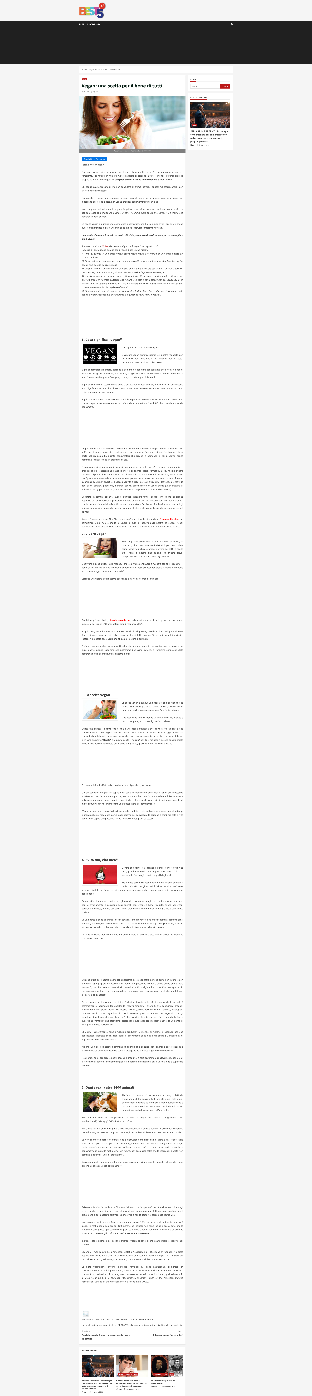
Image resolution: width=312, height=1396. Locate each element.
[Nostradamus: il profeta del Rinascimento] (167, 1366)
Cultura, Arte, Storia (160, 1374)
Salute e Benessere (125, 1374)
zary (83, 92)
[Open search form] (232, 24)
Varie (84, 79)
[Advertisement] (156, 45)
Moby (105, 246)
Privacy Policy (93, 24)
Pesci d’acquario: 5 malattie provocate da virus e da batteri (106, 1335)
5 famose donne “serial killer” (168, 1333)
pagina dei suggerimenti (146, 1325)
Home (81, 24)
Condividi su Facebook (94, 159)
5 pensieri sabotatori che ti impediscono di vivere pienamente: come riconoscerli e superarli (131, 1383)
